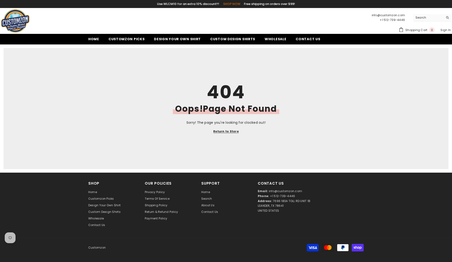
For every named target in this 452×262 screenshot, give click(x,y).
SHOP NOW (231, 4)
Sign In (445, 30)
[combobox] (428, 17)
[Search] (432, 17)
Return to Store (226, 131)
